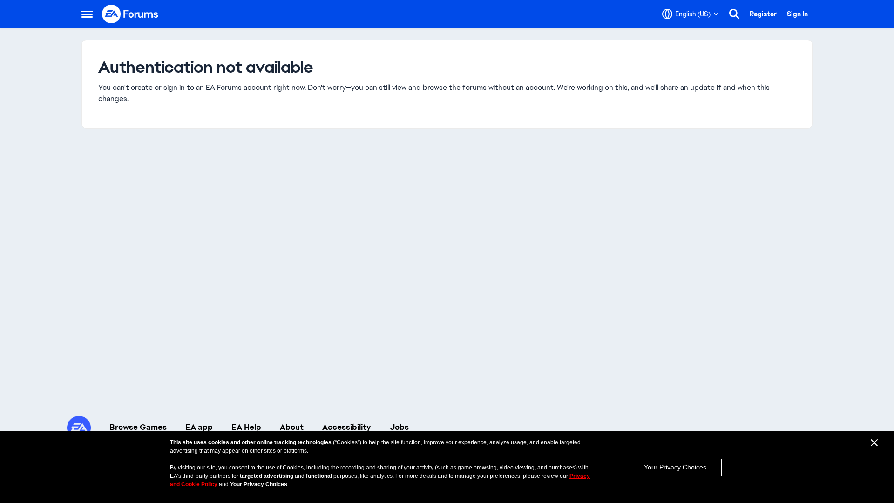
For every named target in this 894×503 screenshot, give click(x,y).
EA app (199, 427)
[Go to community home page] (130, 14)
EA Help (246, 427)
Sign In (797, 14)
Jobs (399, 427)
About (292, 427)
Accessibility (346, 427)
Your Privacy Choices (675, 467)
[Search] (734, 14)
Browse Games (138, 427)
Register (763, 14)
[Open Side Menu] (87, 14)
